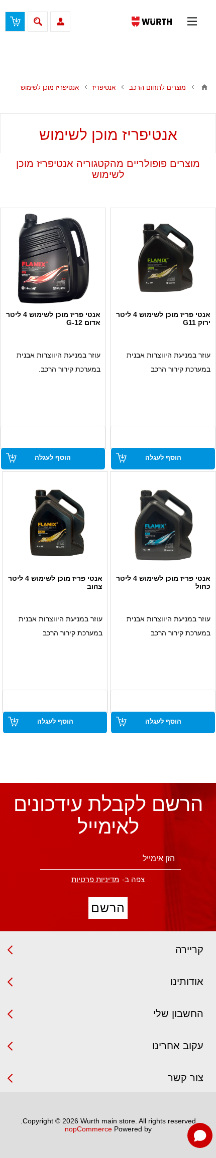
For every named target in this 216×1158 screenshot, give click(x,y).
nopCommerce (88, 1129)
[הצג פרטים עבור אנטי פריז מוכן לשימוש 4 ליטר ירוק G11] (163, 258)
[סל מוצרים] (15, 22)
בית (204, 87)
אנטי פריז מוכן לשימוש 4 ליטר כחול (163, 582)
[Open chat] (199, 1135)
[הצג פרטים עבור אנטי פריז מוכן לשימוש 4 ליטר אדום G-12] (53, 258)
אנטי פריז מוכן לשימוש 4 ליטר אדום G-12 (53, 318)
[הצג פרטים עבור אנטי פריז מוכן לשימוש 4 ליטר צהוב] (55, 522)
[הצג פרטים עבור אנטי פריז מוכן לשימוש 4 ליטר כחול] (163, 522)
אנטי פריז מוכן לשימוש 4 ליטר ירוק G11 (163, 318)
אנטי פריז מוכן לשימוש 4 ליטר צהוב (55, 582)
